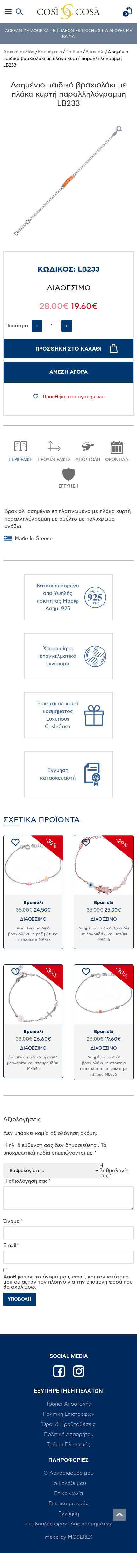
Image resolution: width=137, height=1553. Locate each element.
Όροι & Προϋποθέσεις (69, 1424)
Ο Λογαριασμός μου (68, 1473)
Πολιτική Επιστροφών (68, 1414)
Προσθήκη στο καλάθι (68, 349)
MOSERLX (80, 1537)
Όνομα (12, 1221)
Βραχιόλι (95, 52)
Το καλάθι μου (68, 1483)
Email (11, 1245)
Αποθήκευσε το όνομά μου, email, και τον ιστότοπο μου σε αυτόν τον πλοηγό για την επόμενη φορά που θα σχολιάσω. (68, 1282)
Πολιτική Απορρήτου (68, 1434)
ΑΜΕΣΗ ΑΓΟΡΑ (68, 372)
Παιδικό (73, 52)
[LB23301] (68, 180)
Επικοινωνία (68, 1493)
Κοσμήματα (50, 52)
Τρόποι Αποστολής (68, 1404)
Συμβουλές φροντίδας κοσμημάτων (68, 1523)
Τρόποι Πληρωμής (68, 1444)
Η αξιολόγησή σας (26, 1181)
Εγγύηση (68, 1513)
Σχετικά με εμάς (68, 1503)
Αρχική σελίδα (19, 52)
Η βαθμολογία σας (114, 1170)
